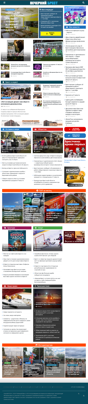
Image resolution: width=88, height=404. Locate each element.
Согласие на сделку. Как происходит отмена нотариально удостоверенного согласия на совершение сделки (15, 331)
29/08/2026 (39, 306)
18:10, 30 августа (71, 92)
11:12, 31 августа (71, 51)
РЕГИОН (28, 362)
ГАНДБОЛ (7, 362)
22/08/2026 (46, 107)
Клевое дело (6, 97)
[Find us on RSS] (83, 396)
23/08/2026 (6, 249)
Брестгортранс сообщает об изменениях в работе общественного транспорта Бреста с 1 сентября (48, 170)
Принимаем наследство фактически (14, 305)
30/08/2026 (9, 35)
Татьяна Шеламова (11, 33)
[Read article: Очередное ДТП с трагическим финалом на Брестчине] (47, 298)
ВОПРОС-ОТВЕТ (47, 387)
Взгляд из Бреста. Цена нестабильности (15, 168)
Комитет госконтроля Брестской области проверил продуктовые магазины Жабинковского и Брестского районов (75, 213)
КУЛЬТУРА (33, 387)
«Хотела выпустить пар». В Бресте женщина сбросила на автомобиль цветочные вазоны (75, 48)
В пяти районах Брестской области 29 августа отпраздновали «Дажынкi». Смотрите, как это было (14, 157)
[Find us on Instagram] (83, 394)
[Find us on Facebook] (71, 394)
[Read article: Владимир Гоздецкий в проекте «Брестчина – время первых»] (37, 88)
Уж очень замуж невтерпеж (12, 315)
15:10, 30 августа (71, 116)
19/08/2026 (70, 222)
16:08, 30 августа (71, 105)
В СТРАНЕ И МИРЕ (8, 387)
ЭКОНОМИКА (25, 387)
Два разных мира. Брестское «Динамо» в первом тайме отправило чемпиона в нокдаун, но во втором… (47, 55)
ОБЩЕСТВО (18, 387)
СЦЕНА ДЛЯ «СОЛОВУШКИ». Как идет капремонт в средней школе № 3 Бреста (15, 21)
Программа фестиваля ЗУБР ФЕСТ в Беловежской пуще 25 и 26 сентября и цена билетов (14, 55)
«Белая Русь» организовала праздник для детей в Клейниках (74, 121)
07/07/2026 (70, 377)
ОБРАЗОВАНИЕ (10, 9)
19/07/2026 (28, 377)
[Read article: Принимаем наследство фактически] (16, 298)
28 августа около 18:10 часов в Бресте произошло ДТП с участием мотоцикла (48, 312)
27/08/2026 (14, 76)
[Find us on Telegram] (81, 394)
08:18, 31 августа (71, 81)
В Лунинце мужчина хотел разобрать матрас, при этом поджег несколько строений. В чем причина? (47, 319)
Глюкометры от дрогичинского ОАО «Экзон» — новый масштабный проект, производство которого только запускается (48, 162)
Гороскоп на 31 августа (72, 95)
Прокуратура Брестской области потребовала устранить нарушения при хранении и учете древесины (46, 182)
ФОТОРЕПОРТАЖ (51, 365)
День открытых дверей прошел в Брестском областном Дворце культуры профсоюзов (47, 147)
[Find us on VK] (73, 394)
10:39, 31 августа (71, 64)
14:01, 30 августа (71, 125)
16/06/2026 (6, 307)
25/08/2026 (46, 89)
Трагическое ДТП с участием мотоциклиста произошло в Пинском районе (47, 337)
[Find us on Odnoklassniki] (76, 394)
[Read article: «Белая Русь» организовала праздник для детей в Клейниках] (5, 67)
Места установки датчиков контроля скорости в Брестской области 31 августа (15, 148)
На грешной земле (31, 206)
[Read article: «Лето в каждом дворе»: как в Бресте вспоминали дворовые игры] (16, 92)
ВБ (2, 106)
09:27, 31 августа (71, 73)
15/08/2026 (28, 222)
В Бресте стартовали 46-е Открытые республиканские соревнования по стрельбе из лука (46, 267)
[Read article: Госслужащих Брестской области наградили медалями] (5, 74)
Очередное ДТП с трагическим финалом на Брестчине (46, 303)
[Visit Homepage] (44, 2)
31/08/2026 (5, 59)
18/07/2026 (49, 377)
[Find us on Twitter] (78, 394)
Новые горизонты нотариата (12, 312)
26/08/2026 (7, 106)
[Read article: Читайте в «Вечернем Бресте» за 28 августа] (37, 74)
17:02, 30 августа (71, 97)
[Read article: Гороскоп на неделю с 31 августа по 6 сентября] (37, 67)
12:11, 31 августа (71, 43)
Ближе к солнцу (10, 206)
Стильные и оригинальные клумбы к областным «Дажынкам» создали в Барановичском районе (13, 173)
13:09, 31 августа (71, 34)
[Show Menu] (4, 2)
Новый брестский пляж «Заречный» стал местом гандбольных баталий (11, 370)
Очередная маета (73, 204)
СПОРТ (40, 387)
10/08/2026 (7, 222)
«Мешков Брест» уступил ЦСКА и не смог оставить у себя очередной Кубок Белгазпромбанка (47, 280)
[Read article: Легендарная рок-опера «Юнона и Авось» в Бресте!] (16, 240)
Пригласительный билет (52, 210)
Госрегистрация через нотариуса (13, 326)
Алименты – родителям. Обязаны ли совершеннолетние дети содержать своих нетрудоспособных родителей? (16, 320)
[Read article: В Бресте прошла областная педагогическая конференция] (37, 95)
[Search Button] (83, 2)
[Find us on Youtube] (81, 396)
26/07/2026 (7, 377)
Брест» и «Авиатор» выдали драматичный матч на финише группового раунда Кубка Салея (48, 260)
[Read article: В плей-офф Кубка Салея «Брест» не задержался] (47, 240)
